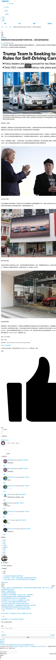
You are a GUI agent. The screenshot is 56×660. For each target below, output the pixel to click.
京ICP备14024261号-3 (24, 646)
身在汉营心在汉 (11, 477)
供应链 (4, 545)
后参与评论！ (5, 440)
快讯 (20, 23)
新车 (4, 542)
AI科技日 (9, 494)
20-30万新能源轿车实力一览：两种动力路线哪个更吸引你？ (17, 609)
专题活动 (50, 23)
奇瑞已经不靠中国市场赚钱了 (9, 593)
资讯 (6, 27)
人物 (4, 551)
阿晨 (8, 503)
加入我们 (17, 644)
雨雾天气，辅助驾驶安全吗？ (9, 591)
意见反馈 (2, 643)
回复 (4, 465)
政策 (10, 27)
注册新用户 (3, 635)
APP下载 (11, 3)
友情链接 (26, 644)
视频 (34, 23)
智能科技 (5, 547)
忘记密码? (52, 635)
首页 (5, 23)
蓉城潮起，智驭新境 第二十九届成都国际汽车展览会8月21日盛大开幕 (19, 605)
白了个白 (9, 520)
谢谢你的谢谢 (10, 460)
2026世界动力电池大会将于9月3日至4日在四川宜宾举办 (15, 603)
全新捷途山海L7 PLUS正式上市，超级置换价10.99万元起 (16, 600)
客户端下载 (7, 644)
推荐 (4, 540)
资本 (4, 552)
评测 (4, 543)
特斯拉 (4, 37)
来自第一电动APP (24, 460)
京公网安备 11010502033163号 (38, 646)
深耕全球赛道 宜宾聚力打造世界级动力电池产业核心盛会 (16, 607)
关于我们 (2, 644)
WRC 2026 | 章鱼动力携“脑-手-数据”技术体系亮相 (14, 602)
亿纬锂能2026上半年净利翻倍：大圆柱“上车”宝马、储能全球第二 (18, 594)
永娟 (4, 43)
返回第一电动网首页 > (6, 345)
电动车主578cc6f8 (11, 528)
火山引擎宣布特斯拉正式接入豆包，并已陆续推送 (14, 598)
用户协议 (22, 644)
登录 (28, 637)
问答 (4, 554)
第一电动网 (15, 646)
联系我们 (2, 641)
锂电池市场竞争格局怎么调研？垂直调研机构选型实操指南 (16, 596)
